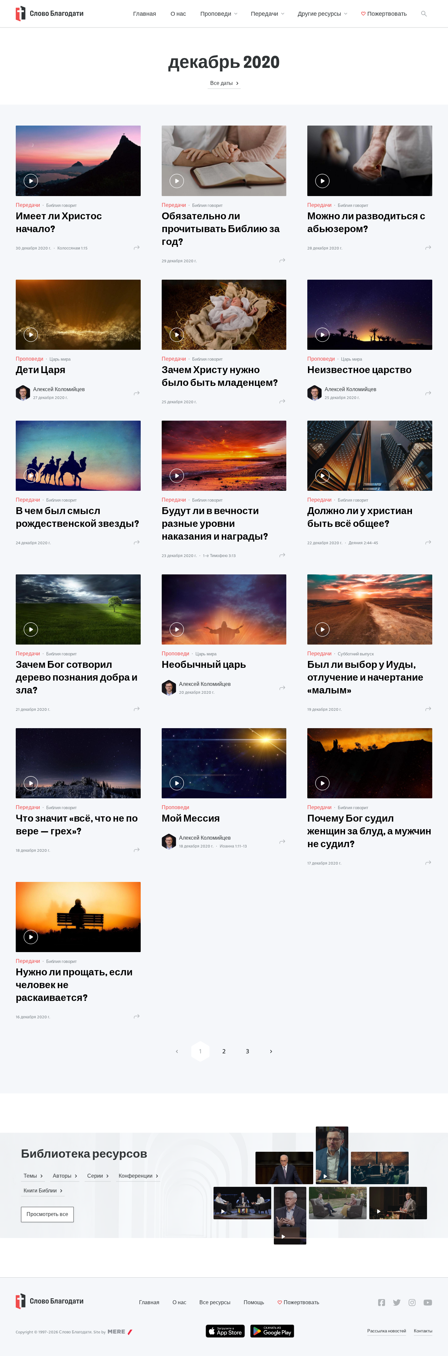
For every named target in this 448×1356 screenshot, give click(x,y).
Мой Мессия (191, 819)
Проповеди (215, 13)
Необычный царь (204, 665)
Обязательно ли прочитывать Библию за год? (221, 230)
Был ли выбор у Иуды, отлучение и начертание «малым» (365, 678)
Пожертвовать (387, 13)
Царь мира (60, 359)
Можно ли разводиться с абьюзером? (366, 223)
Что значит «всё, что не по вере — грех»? (77, 825)
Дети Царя (41, 371)
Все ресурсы (215, 1302)
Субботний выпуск (356, 653)
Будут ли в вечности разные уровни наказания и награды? (215, 524)
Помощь (254, 1302)
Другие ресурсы (319, 13)
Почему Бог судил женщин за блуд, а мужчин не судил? (369, 832)
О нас (178, 13)
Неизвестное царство (359, 371)
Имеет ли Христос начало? (59, 223)
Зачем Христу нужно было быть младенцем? (220, 377)
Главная (144, 13)
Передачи (264, 13)
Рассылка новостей (386, 1330)
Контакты (423, 1330)
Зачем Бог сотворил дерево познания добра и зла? (76, 678)
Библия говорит (61, 205)
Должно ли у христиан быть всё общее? (360, 518)
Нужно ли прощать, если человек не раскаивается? (74, 986)
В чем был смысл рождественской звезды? (77, 518)
